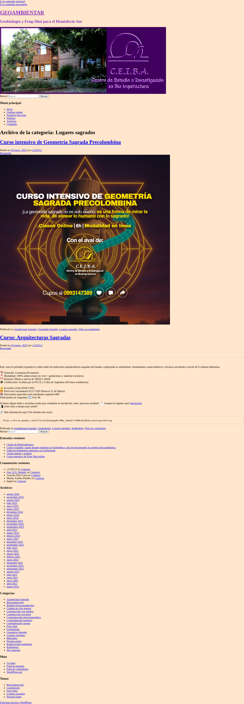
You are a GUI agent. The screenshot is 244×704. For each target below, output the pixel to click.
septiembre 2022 (15, 544)
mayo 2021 (12, 580)
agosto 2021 (13, 571)
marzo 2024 (13, 515)
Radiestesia (77, 428)
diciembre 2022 (15, 541)
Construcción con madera (20, 611)
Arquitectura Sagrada (25, 329)
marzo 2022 (13, 553)
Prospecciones (14, 641)
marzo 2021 (13, 586)
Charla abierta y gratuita (19, 453)
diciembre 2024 (15, 512)
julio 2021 (12, 574)
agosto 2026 (13, 494)
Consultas (12, 124)
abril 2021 (12, 583)
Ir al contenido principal (12, 1)
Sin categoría (13, 650)
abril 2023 (12, 530)
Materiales (12, 638)
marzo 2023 (13, 533)
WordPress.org (14, 672)
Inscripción (136, 403)
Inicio (10, 109)
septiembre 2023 (15, 527)
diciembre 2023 (15, 521)
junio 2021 (12, 577)
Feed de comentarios (17, 669)
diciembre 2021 (15, 562)
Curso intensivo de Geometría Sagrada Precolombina (60, 142)
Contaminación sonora (18, 623)
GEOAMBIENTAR (22, 12)
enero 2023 (12, 538)
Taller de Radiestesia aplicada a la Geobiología (31, 450)
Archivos (11, 121)
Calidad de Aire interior (19, 608)
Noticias (11, 118)
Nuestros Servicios (16, 115)
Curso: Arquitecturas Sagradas (35, 337)
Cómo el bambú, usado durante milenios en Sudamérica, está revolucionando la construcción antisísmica (61, 447)
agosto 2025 (13, 500)
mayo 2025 (12, 506)
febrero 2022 (13, 556)
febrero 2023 (13, 536)
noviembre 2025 (15, 497)
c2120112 (37, 150)
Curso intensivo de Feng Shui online (26, 456)
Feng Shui (12, 626)
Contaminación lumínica (19, 620)
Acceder (11, 663)
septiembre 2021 (15, 568)
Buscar (3, 96)
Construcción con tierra (19, 614)
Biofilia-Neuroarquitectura (20, 605)
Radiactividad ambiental (19, 644)
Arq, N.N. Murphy (17, 472)
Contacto (25, 469)
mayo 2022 (12, 550)
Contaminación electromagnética (24, 617)
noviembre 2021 (15, 565)
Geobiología (44, 428)
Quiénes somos (15, 112)
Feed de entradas (15, 666)
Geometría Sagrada (48, 329)
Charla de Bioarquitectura (20, 444)
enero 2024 (12, 518)
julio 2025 (12, 503)
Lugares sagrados (68, 329)
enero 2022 (12, 559)
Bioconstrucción (15, 602)
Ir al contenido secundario (13, 4)
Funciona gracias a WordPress (16, 702)
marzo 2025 (13, 509)
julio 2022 (12, 547)
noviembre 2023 (15, 524)
